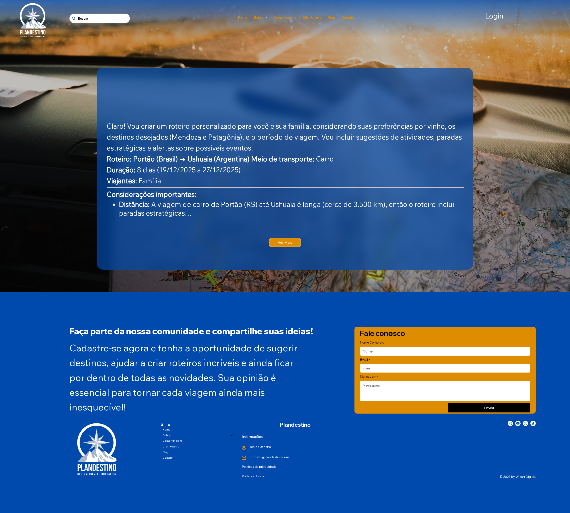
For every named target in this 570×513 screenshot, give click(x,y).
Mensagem (369, 377)
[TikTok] (533, 423)
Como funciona (172, 440)
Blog (166, 452)
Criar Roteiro (171, 446)
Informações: (252, 436)
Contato (168, 457)
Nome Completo (372, 342)
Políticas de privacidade (259, 467)
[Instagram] (510, 423)
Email (365, 360)
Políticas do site (253, 476)
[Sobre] (231, 435)
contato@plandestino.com (269, 457)
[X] (525, 423)
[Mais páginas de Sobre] (266, 18)
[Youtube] (518, 423)
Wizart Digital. (526, 477)
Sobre (167, 435)
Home (167, 429)
